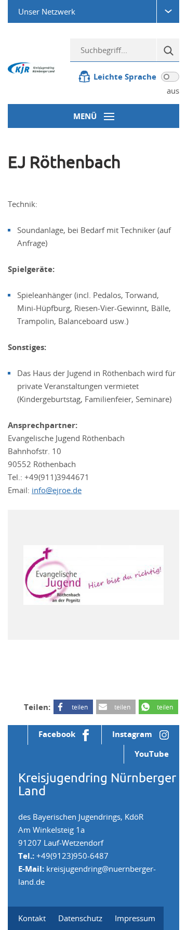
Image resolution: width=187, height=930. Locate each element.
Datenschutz (80, 918)
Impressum (135, 918)
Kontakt (32, 918)
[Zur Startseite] (31, 67)
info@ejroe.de (57, 490)
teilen (80, 707)
